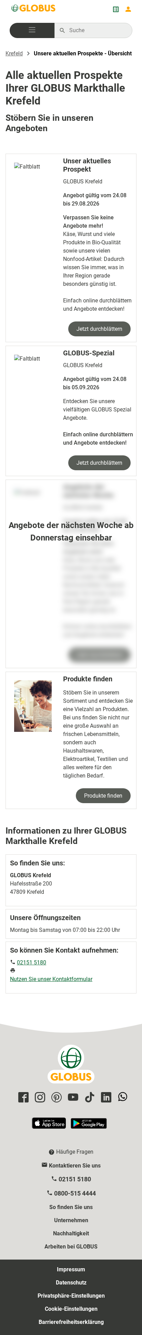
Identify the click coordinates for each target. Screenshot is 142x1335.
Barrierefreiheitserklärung (71, 1322)
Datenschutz (71, 1282)
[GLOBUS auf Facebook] (22, 1098)
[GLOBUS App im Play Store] (88, 1126)
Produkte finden (103, 795)
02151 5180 (31, 962)
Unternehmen (71, 1220)
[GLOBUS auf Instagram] (39, 1098)
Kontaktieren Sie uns (75, 1165)
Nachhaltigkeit (71, 1233)
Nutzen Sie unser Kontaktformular (51, 979)
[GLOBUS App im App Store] (49, 1126)
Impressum (71, 1269)
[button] (32, 30)
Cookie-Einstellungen (71, 1309)
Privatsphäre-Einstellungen (71, 1295)
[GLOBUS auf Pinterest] (55, 1098)
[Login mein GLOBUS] (128, 9)
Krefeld (14, 53)
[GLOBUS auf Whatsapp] (122, 1098)
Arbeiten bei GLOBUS (71, 1246)
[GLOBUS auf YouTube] (72, 1098)
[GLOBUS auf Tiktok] (88, 1098)
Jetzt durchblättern (99, 329)
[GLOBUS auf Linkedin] (105, 1098)
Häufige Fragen (74, 1151)
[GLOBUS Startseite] (34, 9)
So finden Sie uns (71, 1207)
